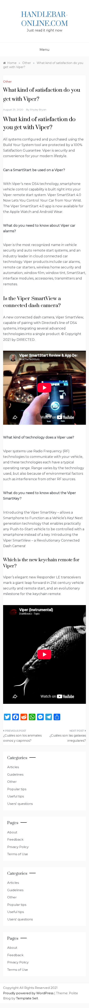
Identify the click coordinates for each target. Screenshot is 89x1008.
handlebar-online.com (44, 19)
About (12, 832)
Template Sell (27, 998)
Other (7, 82)
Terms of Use (17, 854)
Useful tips (15, 796)
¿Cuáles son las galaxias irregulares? (67, 738)
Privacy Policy (18, 847)
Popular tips (16, 789)
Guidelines (15, 774)
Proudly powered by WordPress (28, 993)
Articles (13, 767)
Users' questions (20, 804)
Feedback (15, 839)
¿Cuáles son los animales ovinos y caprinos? (22, 738)
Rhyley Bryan (38, 109)
